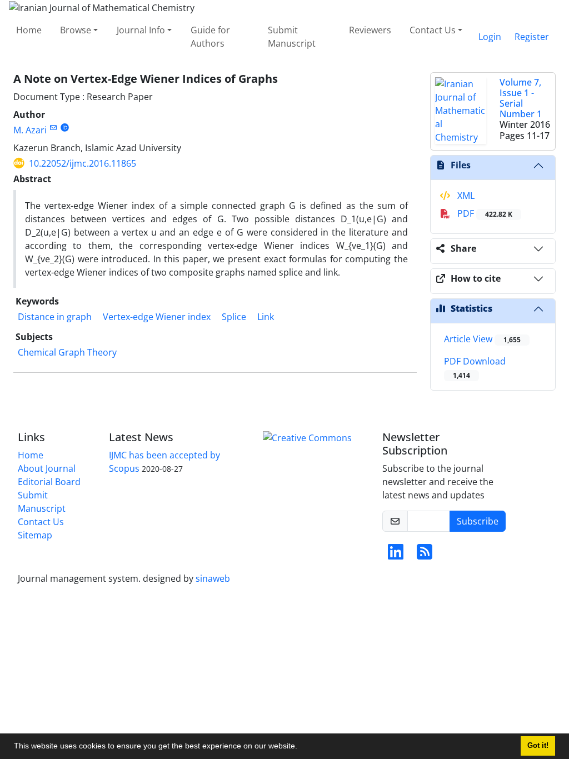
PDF (483, 213)
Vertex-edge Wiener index (157, 317)
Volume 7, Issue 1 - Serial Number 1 (521, 98)
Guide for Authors (210, 36)
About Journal (47, 468)
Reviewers (370, 30)
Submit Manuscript (292, 36)
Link (265, 317)
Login (489, 37)
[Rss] (424, 555)
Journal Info (141, 30)
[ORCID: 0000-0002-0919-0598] (64, 127)
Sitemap (35, 535)
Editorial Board (49, 482)
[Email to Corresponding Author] (53, 127)
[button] (301, 747)
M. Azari (30, 130)
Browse (75, 30)
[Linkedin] (395, 555)
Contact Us (433, 30)
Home (29, 30)
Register (532, 37)
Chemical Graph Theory (67, 352)
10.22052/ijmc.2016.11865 (82, 163)
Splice (234, 317)
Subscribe (477, 521)
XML (465, 195)
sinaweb (213, 578)
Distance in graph (55, 317)
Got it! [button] (537, 746)
